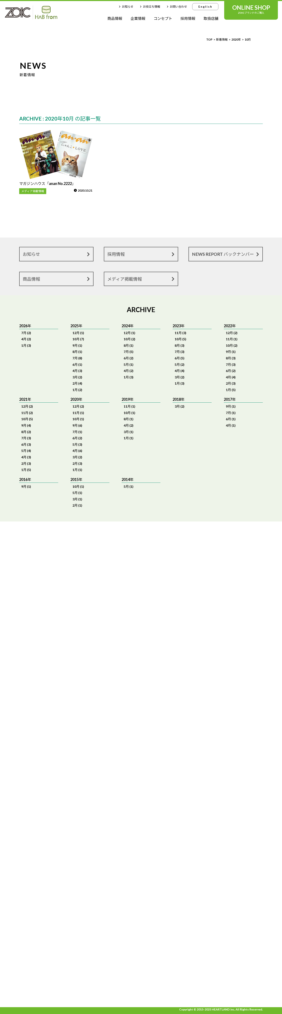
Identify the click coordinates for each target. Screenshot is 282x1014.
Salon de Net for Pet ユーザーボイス (162, 883)
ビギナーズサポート (38, 832)
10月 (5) (180, 339)
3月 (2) (77, 377)
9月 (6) (77, 425)
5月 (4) (26, 451)
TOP (209, 39)
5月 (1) (128, 364)
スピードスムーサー (99, 909)
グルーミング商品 (99, 945)
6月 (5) (179, 358)
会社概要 (225, 824)
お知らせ (127, 6)
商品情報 (114, 18)
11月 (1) (231, 339)
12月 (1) (78, 333)
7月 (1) (77, 432)
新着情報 (226, 876)
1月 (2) (77, 390)
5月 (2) (179, 364)
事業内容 (225, 831)
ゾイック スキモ (99, 819)
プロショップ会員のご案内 (44, 896)
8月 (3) (179, 345)
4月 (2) (26, 339)
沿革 (222, 839)
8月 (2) (26, 432)
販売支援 (30, 862)
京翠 (123, 865)
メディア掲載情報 (32, 191)
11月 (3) (180, 333)
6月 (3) (26, 444)
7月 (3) (179, 352)
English (205, 6)
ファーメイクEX (99, 838)
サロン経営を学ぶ (37, 847)
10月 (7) (78, 339)
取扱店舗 (211, 18)
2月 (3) (231, 383)
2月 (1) (77, 505)
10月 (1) (78, 419)
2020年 (236, 39)
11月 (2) (27, 413)
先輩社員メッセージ (233, 857)
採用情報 (187, 18)
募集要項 (225, 865)
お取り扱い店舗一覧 (39, 885)
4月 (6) (77, 451)
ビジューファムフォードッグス (128, 840)
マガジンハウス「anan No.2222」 (47, 183)
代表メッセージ (230, 802)
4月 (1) (231, 425)
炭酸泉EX (127, 827)
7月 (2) (26, 333)
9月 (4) (26, 425)
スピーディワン (99, 927)
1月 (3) (26, 345)
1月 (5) (231, 390)
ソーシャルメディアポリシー (240, 899)
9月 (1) (77, 345)
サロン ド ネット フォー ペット (129, 924)
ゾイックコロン (99, 855)
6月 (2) (128, 358)
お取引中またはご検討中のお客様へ (51, 817)
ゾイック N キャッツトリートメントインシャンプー (128, 901)
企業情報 (137, 18)
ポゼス (99, 994)
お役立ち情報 (151, 6)
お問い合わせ (178, 6)
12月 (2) (231, 333)
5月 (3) (77, 444)
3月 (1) (128, 432)
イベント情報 (34, 839)
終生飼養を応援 (230, 816)
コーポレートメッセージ (237, 809)
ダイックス (128, 802)
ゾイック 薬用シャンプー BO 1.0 (128, 877)
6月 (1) (77, 364)
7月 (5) (128, 352)
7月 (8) (77, 358)
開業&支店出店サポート (41, 854)
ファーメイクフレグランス (128, 814)
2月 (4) (77, 383)
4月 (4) (179, 371)
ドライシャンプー (99, 981)
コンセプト (163, 18)
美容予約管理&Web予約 (128, 967)
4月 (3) (77, 371)
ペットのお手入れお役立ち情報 (48, 873)
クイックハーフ (99, 963)
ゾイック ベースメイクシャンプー (162, 962)
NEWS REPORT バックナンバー (223, 254)
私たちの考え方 (35, 825)
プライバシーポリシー (235, 888)
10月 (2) (129, 339)
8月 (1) (77, 352)
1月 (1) (77, 470)
